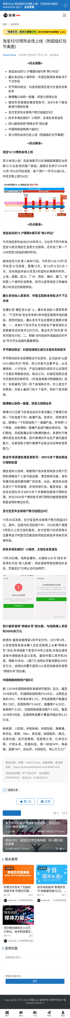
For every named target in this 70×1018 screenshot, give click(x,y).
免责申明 (53, 1000)
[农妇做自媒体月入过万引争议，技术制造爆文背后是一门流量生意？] (18, 915)
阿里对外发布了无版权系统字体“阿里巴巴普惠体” (18, 889)
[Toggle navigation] (64, 15)
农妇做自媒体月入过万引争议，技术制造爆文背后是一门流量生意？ (17, 929)
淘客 (32, 160)
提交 (35, 981)
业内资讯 (54, 54)
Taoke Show (9, 54)
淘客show (34, 1000)
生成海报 (13, 813)
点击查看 (29, 6)
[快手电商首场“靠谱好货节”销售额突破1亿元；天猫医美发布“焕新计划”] (51, 874)
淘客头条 (13, 789)
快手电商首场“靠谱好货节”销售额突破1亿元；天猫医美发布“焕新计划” (51, 889)
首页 (5, 24)
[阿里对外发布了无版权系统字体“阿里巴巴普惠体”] (18, 874)
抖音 (32, 87)
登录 (8, 976)
